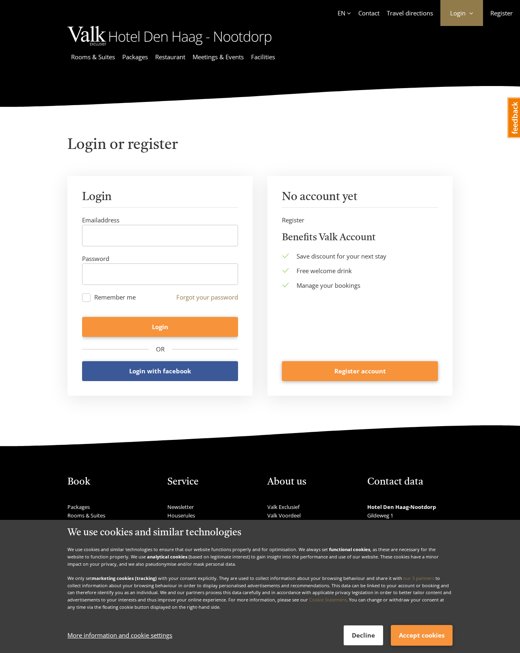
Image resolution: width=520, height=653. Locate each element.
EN (341, 13)
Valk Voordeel (284, 515)
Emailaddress (100, 220)
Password (95, 258)
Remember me (115, 297)
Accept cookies (421, 635)
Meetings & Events (218, 57)
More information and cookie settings (119, 635)
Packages (135, 57)
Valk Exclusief (283, 507)
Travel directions (410, 13)
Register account (360, 371)
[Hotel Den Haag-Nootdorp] (169, 46)
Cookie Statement (328, 600)
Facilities (263, 57)
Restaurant (170, 57)
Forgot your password (207, 297)
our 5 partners (418, 578)
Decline (363, 635)
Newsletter (180, 507)
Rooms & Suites (93, 57)
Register (501, 13)
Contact (368, 13)
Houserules (181, 515)
